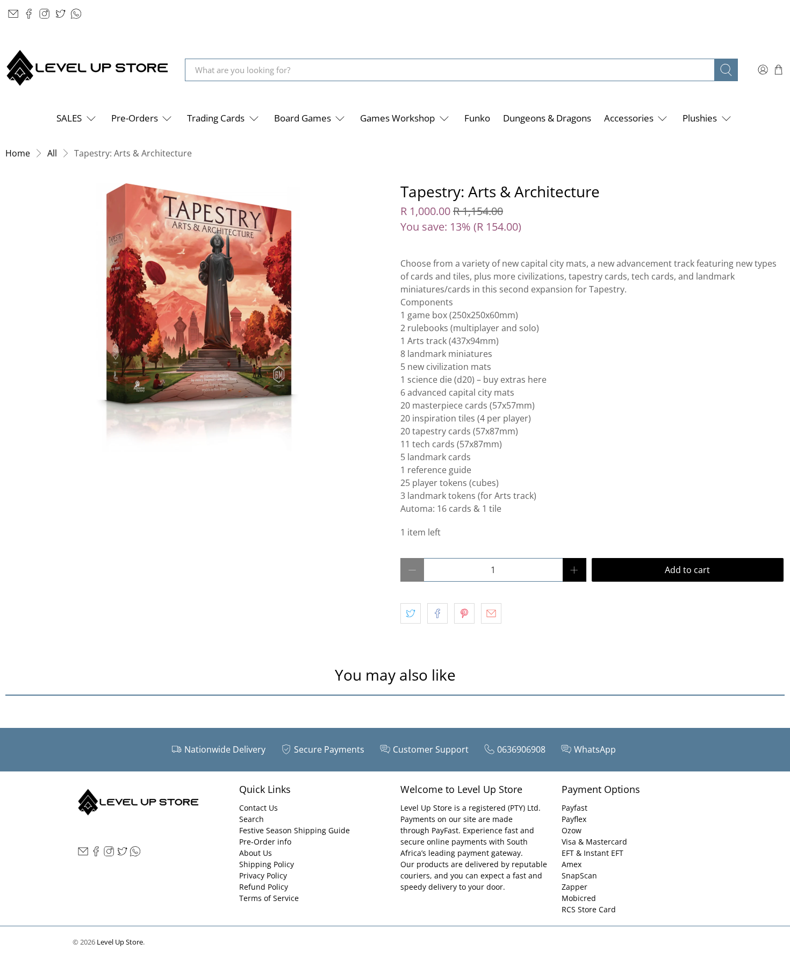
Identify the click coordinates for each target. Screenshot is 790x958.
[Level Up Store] (87, 69)
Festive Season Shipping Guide (294, 830)
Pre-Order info (265, 842)
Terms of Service (269, 898)
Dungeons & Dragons (547, 118)
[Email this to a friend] (491, 613)
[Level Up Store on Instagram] (44, 14)
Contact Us (258, 808)
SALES (69, 118)
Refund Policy (263, 887)
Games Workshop (397, 118)
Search (251, 819)
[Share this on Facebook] (437, 613)
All (52, 153)
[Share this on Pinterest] (464, 613)
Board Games (302, 118)
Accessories (628, 118)
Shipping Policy (266, 864)
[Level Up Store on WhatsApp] (76, 14)
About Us (255, 853)
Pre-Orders (134, 118)
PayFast (445, 830)
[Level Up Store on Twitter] (60, 14)
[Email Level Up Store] (13, 14)
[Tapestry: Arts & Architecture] (197, 317)
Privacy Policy (263, 875)
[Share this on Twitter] (410, 613)
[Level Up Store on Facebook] (29, 14)
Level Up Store (120, 942)
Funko (477, 118)
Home (17, 153)
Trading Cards (216, 118)
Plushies (700, 118)
